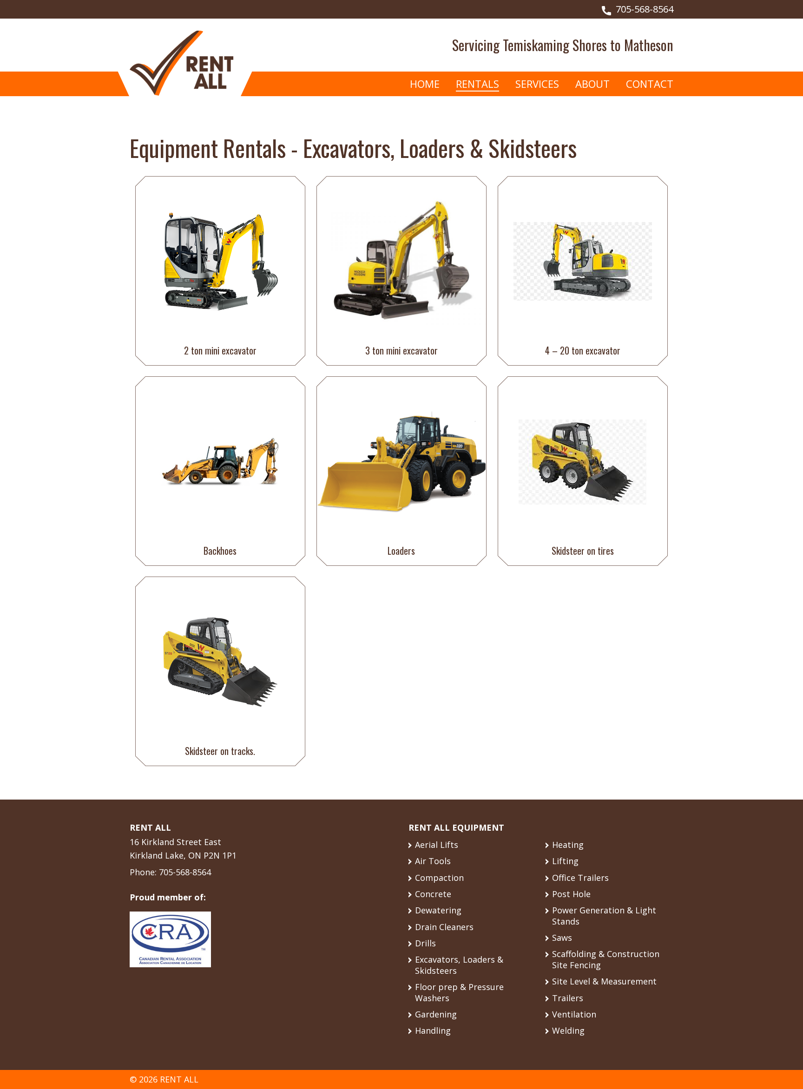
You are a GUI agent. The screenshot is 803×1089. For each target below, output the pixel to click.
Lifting (565, 860)
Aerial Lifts (436, 844)
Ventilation (574, 1014)
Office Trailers (580, 877)
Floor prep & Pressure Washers (459, 992)
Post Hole (571, 893)
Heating (568, 844)
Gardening (436, 1014)
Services (537, 84)
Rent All (182, 63)
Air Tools (433, 860)
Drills (425, 943)
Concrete (433, 893)
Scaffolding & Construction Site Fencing (605, 959)
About (592, 84)
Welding (568, 1030)
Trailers (567, 998)
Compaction (439, 877)
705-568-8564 (644, 9)
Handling (433, 1030)
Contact (649, 84)
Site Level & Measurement (604, 981)
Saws (562, 937)
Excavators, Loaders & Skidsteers (459, 965)
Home (425, 84)
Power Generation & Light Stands (604, 915)
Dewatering (438, 910)
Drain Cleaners (444, 926)
